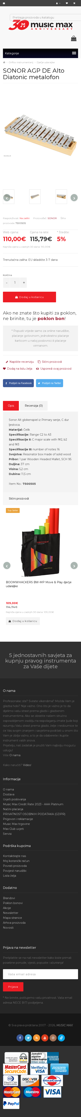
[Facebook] (20, 1038)
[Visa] (52, 1092)
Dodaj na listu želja (19, 368)
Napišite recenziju (21, 362)
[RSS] (36, 1038)
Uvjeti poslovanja (14, 799)
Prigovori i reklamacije (18, 819)
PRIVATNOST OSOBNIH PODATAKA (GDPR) (34, 814)
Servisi (7, 834)
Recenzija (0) (34, 405)
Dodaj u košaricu (31, 297)
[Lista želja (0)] (67, 3)
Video (27, 765)
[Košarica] (74, 3)
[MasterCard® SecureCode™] (15, 1069)
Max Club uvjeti (13, 829)
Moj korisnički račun (16, 861)
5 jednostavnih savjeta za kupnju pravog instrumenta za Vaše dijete (40, 661)
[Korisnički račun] (58, 3)
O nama (14, 755)
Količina (7, 275)
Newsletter (10, 913)
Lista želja (9, 875)
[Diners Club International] (10, 1080)
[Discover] (30, 1080)
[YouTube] (44, 1038)
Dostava (8, 794)
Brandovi (9, 898)
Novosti (8, 927)
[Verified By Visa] (39, 1069)
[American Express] (59, 1069)
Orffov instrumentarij (21, 62)
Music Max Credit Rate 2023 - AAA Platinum (33, 804)
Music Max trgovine (16, 824)
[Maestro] (32, 1092)
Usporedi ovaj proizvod (55, 368)
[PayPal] (11, 1103)
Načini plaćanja (13, 809)
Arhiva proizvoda (14, 923)
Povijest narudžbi (14, 871)
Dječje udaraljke (46, 62)
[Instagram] (53, 1038)
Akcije (7, 908)
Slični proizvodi (51, 362)
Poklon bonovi (13, 903)
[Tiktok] (61, 1037)
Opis (11, 405)
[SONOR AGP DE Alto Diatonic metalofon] (40, 135)
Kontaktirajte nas (14, 856)
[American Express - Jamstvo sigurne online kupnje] (45, 1057)
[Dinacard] (52, 1080)
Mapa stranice (12, 918)
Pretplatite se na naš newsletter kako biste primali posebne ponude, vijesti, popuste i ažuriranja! (37, 960)
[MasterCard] (12, 1092)
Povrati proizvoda (15, 866)
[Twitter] (28, 1038)
